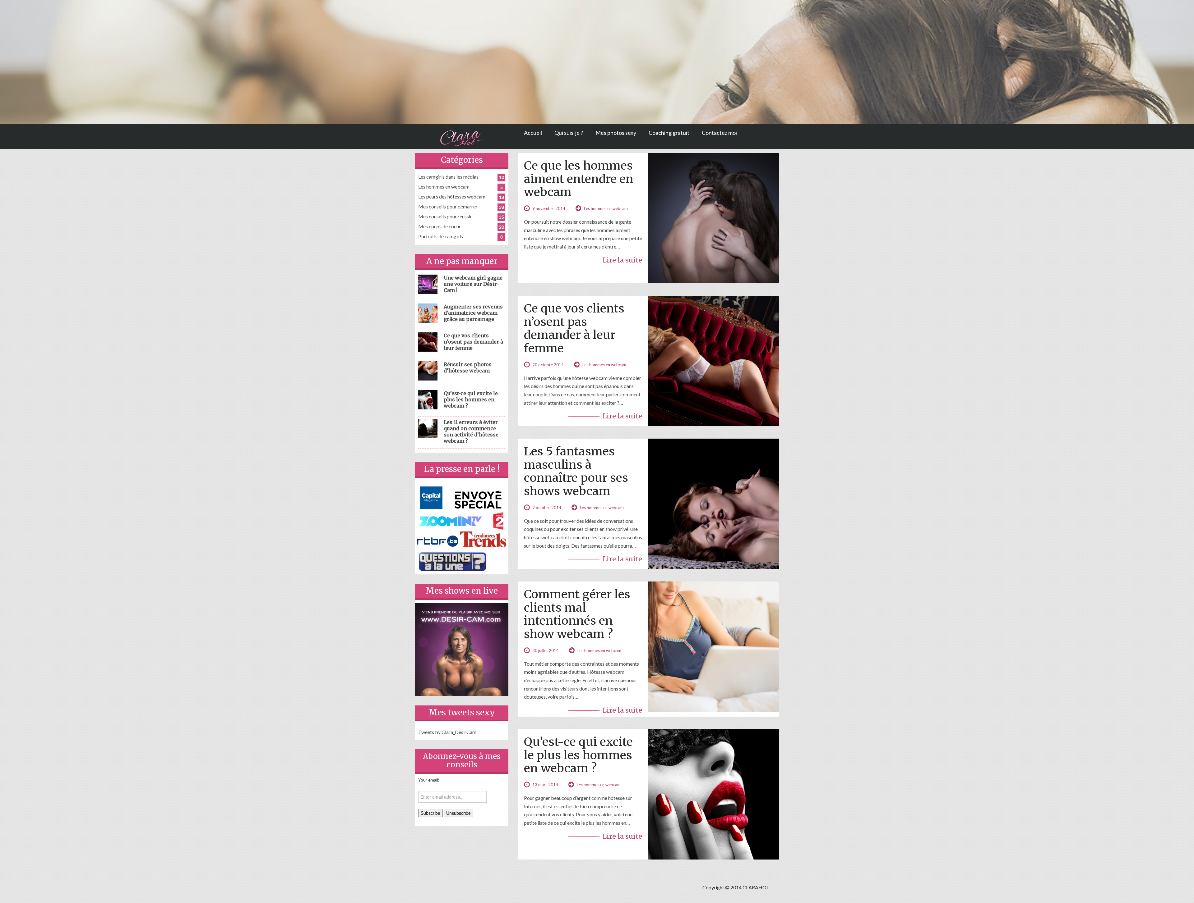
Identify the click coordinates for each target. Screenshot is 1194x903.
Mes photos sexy (615, 132)
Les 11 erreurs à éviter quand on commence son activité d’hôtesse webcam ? (471, 431)
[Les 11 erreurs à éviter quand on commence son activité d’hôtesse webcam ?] (427, 428)
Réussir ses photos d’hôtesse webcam (468, 367)
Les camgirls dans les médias (448, 177)
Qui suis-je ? (568, 132)
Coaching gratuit (669, 132)
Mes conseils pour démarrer (448, 206)
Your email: (428, 779)
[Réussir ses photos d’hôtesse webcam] (427, 370)
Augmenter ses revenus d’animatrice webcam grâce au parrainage (473, 312)
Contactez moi (719, 132)
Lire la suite (622, 260)
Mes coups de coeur (439, 226)
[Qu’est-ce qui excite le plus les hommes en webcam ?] (427, 399)
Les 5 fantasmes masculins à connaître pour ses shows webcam (576, 471)
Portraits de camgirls (440, 236)
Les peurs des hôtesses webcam (451, 196)
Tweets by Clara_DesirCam (447, 732)
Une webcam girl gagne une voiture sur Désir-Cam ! (473, 284)
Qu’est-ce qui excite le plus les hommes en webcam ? (578, 754)
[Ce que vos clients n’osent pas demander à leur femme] (427, 341)
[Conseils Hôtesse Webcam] (461, 136)
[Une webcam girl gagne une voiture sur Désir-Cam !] (427, 283)
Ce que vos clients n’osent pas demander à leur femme (574, 328)
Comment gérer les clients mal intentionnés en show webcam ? (577, 614)
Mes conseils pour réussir (445, 216)
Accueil (533, 132)
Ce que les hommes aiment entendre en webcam (578, 178)
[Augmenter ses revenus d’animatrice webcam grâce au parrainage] (427, 312)
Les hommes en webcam (606, 208)
